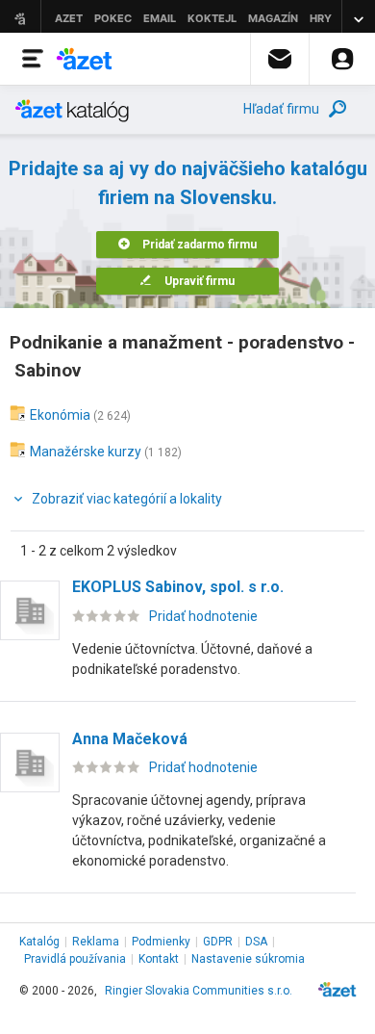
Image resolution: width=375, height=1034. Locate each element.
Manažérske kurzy (85, 451)
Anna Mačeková (130, 739)
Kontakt (158, 959)
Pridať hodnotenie (203, 616)
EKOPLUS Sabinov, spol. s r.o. (178, 587)
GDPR (218, 941)
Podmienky (161, 941)
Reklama (95, 941)
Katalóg (39, 941)
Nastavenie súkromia (248, 959)
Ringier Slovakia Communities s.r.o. (198, 990)
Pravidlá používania (75, 959)
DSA (256, 941)
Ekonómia (60, 415)
